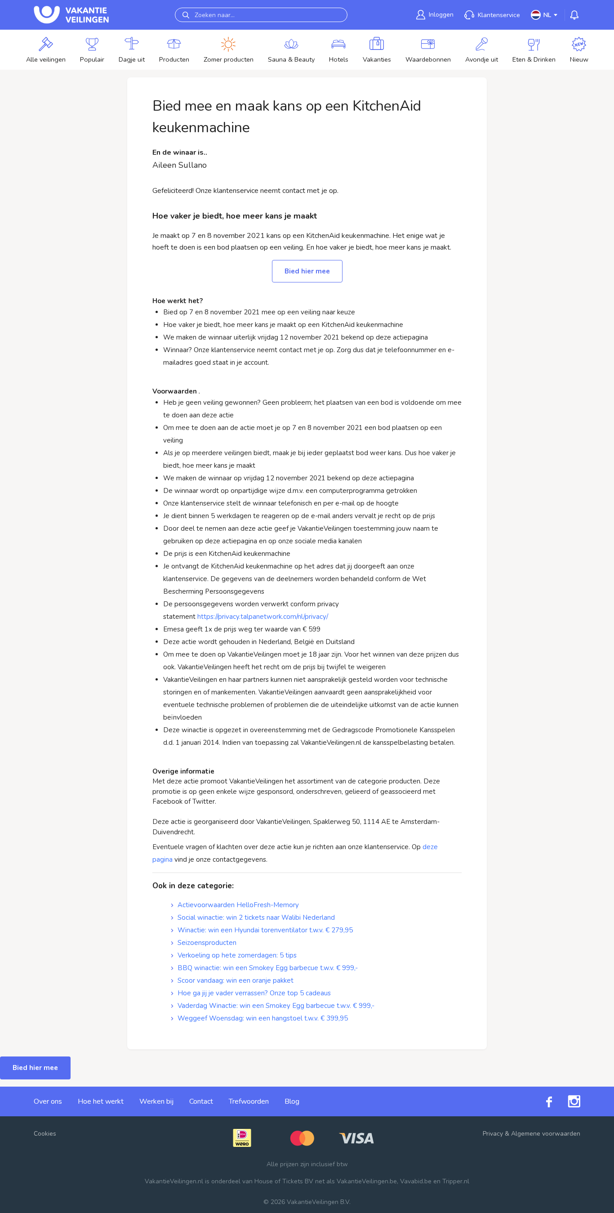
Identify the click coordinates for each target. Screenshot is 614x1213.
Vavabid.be (416, 1181)
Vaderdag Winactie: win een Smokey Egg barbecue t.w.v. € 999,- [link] (276, 1005)
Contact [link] (201, 1101)
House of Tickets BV (283, 1181)
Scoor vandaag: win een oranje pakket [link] (236, 980)
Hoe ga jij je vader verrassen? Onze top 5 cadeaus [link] (254, 993)
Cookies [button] (45, 1133)
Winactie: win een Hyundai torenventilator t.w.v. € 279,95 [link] (265, 930)
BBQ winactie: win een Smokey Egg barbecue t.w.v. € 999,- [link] (268, 967)
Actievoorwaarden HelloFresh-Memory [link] (238, 904)
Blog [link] (292, 1101)
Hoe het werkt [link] (101, 1101)
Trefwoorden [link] (249, 1101)
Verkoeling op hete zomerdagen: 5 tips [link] (237, 955)
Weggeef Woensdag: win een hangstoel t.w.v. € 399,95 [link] (263, 1018)
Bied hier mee (307, 271)
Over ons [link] (48, 1101)
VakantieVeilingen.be (367, 1181)
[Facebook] (541, 1101)
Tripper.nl (455, 1181)
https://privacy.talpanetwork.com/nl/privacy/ (262, 616)
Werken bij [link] (156, 1101)
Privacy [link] (493, 1133)
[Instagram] (566, 1101)
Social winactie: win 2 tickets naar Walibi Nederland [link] (256, 917)
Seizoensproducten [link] (207, 942)
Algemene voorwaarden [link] (545, 1133)
